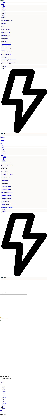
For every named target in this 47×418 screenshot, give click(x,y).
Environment (4, 391)
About (2, 382)
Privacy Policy (3, 408)
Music (3, 399)
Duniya (4, 402)
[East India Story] (2, 0)
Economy (4, 390)
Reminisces (4, 404)
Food (3, 392)
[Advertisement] (23, 286)
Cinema (0, 317)
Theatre (4, 401)
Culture (4, 389)
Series (3, 396)
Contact (2, 381)
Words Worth (3, 405)
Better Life (2, 388)
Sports (4, 394)
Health (4, 393)
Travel (3, 395)
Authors (4, 387)
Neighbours (4, 403)
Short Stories (4, 397)
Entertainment (3, 398)
